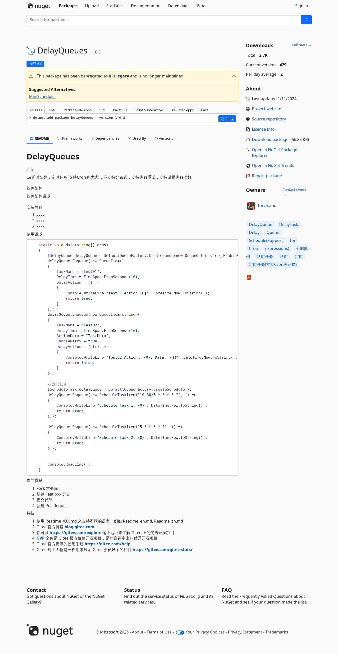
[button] (132, 76)
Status (132, 590)
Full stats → (302, 44)
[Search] (306, 19)
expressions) (277, 248)
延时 (284, 256)
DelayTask (288, 224)
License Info (263, 129)
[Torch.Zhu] (250, 205)
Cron (253, 248)
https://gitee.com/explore (75, 532)
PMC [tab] (52, 110)
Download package (270, 139)
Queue (272, 232)
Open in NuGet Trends (273, 165)
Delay (254, 232)
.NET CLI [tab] (36, 110)
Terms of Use (159, 632)
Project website (266, 108)
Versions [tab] (165, 138)
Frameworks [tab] (71, 138)
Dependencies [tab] (106, 138)
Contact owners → (295, 192)
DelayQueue (260, 224)
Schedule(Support (266, 240)
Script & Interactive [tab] (149, 110)
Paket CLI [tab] (120, 110)
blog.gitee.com (79, 527)
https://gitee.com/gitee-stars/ (163, 549)
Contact (36, 590)
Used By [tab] (138, 138)
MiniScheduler (42, 96)
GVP (41, 538)
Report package (267, 175)
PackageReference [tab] (77, 110)
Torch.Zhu (266, 205)
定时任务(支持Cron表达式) (273, 264)
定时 (299, 256)
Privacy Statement (245, 632)
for (293, 240)
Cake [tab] (204, 110)
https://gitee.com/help (107, 544)
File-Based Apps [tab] (182, 110)
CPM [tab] (102, 110)
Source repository (269, 119)
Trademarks (276, 632)
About (137, 632)
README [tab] (41, 138)
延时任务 (265, 256)
